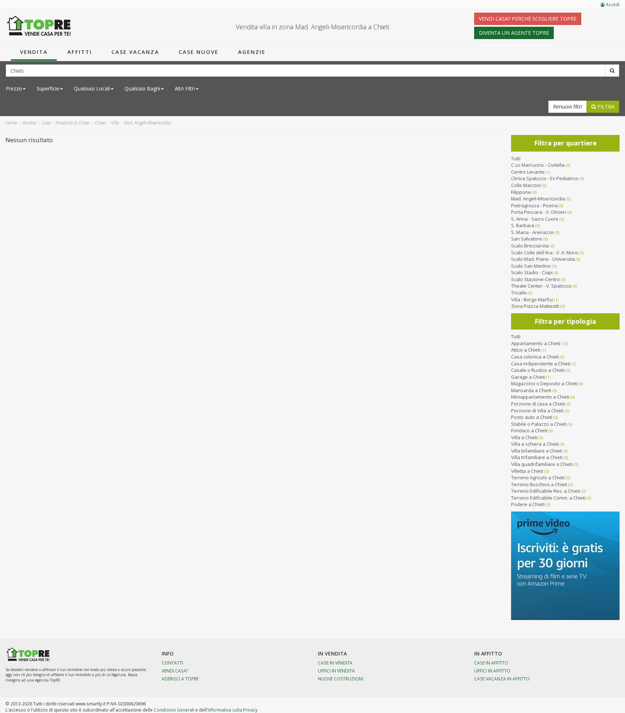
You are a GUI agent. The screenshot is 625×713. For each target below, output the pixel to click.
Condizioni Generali (174, 710)
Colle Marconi (526, 185)
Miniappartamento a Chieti (540, 397)
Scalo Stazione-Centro (535, 279)
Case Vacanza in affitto (502, 679)
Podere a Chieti (528, 504)
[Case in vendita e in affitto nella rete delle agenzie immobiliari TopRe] (38, 26)
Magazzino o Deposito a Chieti (544, 383)
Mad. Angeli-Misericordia (538, 198)
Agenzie (251, 51)
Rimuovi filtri (567, 106)
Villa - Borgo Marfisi (532, 299)
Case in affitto (491, 663)
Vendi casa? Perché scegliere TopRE (528, 18)
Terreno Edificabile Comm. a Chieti (548, 498)
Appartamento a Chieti (535, 343)
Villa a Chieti (524, 437)
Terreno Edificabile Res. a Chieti (545, 491)
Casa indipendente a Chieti (540, 363)
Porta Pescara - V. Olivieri (538, 212)
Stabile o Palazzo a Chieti (538, 424)
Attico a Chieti (525, 350)
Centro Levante (528, 172)
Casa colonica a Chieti (535, 356)
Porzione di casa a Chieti (538, 403)
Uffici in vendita (336, 671)
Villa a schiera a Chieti (535, 444)
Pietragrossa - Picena (534, 205)
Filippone (521, 192)
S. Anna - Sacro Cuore (534, 219)
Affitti (79, 51)
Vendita (34, 51)
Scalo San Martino (531, 266)
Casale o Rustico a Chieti (538, 370)
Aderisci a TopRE (180, 679)
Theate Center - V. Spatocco (541, 286)
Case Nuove (198, 51)
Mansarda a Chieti (531, 390)
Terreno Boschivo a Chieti (539, 484)
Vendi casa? (175, 671)
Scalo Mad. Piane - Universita (543, 259)
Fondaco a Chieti (529, 430)
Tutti (515, 158)
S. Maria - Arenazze (532, 232)
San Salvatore (526, 238)
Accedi (612, 4)
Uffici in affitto (492, 671)
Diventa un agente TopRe (514, 32)
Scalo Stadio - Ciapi (532, 272)
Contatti (172, 663)
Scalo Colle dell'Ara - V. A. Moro (544, 252)
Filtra (605, 106)
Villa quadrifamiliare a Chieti (542, 464)
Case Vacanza (135, 51)
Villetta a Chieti (527, 471)
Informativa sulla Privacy (233, 710)
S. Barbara (522, 225)
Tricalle (519, 292)
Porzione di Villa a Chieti (537, 410)
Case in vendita (335, 663)
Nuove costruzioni (340, 679)
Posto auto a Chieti (531, 417)
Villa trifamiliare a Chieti (536, 457)
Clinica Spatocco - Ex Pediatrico (544, 178)
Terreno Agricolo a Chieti (538, 477)
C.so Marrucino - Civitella (538, 165)
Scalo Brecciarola (530, 245)
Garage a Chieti (528, 377)
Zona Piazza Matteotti (535, 306)
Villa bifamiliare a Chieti (536, 450)
